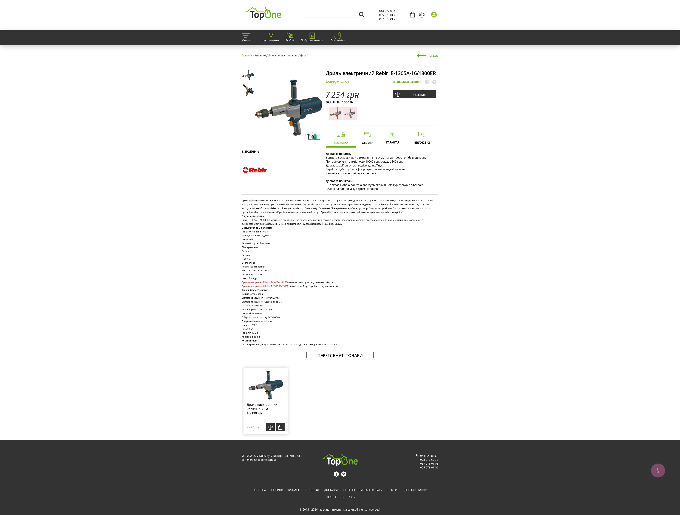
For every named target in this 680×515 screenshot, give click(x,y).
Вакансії (330, 497)
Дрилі (304, 55)
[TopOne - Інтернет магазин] (263, 17)
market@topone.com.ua (261, 459)
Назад (434, 55)
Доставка (331, 490)
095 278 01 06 (388, 15)
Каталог (260, 55)
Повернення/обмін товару (362, 490)
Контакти (349, 497)
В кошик (419, 95)
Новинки (312, 490)
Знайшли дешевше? (407, 82)
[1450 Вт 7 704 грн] (350, 118)
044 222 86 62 (388, 11)
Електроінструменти (283, 55)
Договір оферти (415, 490)
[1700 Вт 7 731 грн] (336, 118)
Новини (277, 490)
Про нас (393, 490)
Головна (247, 55)
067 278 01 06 (388, 19)
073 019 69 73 (429, 459)
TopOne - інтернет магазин (337, 509)
